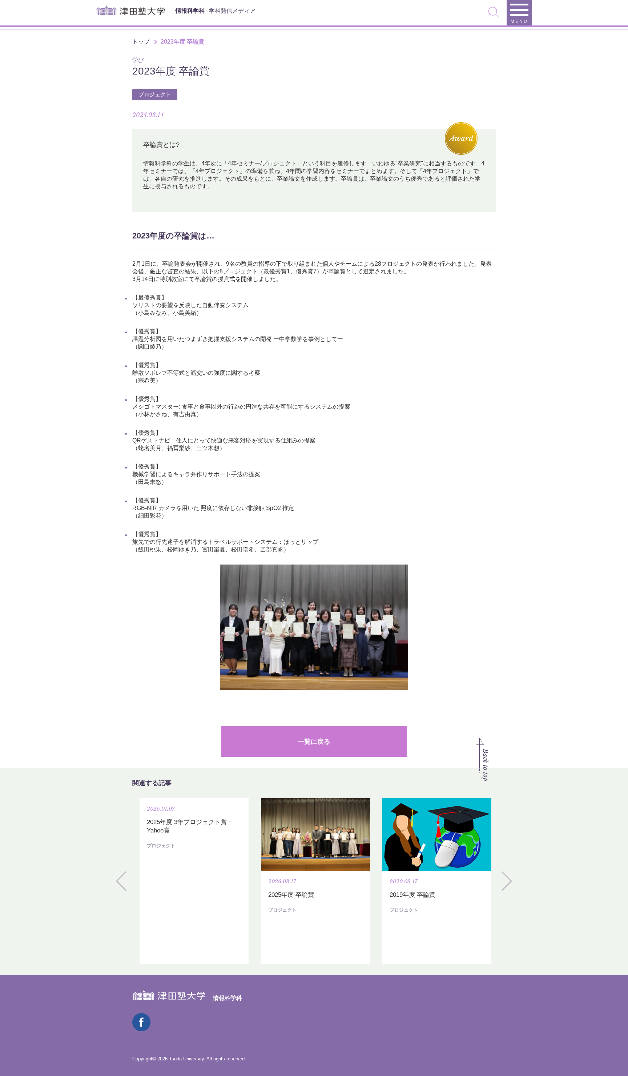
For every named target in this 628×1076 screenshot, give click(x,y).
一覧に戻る (314, 741)
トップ (141, 42)
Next (507, 881)
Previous (121, 881)
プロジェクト (154, 94)
